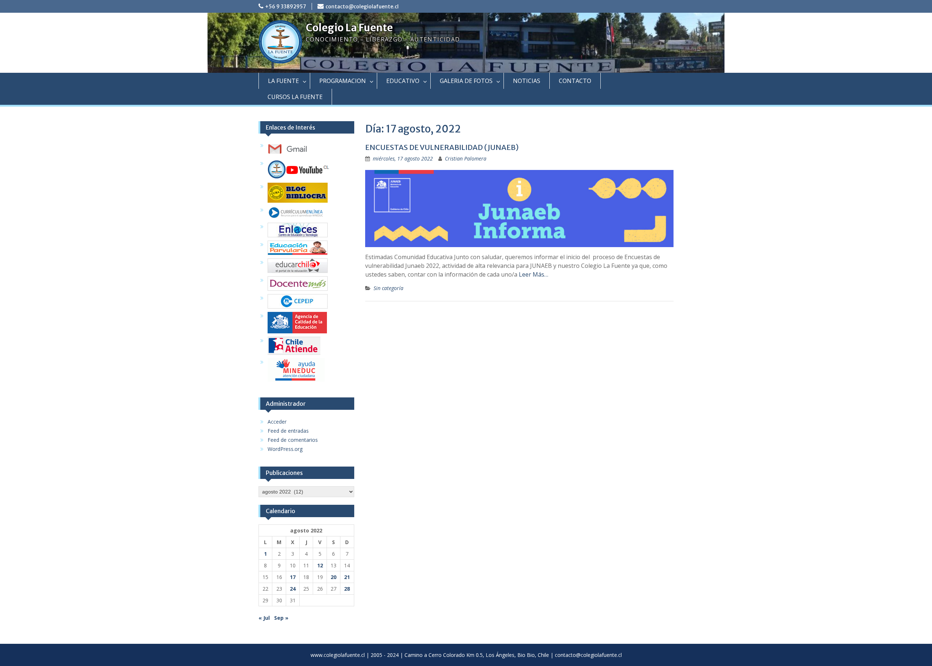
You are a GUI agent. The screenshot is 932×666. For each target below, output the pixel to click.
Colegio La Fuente (349, 27)
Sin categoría (388, 288)
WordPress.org (285, 448)
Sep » (281, 617)
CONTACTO (575, 81)
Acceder (277, 421)
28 (347, 588)
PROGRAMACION (342, 81)
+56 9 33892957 (285, 6)
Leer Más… (533, 274)
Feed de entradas (288, 430)
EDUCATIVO (402, 81)
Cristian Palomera (465, 158)
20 (333, 577)
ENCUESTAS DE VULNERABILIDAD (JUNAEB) (442, 147)
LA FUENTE (283, 81)
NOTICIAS (526, 81)
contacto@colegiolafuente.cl (362, 6)
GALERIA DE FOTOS (466, 81)
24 (293, 588)
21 (347, 577)
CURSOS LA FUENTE (295, 97)
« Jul (264, 617)
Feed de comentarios (293, 439)
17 (293, 577)
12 (320, 565)
